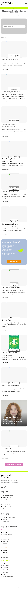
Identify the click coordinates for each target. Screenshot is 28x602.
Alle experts (6, 509)
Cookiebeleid (3, 587)
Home (4, 15)
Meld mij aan (14, 261)
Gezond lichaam (5, 548)
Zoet (4, 574)
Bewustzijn (5, 541)
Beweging (5, 557)
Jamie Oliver (6, 499)
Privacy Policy (18, 587)
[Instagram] (5, 487)
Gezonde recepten (5, 560)
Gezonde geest (4, 529)
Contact (5, 519)
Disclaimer (11, 587)
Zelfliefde (5, 544)
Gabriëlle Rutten (7, 506)
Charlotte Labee (7, 497)
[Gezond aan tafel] (7, 3)
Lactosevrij (5, 572)
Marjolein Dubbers (8, 495)
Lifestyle (5, 532)
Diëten (4, 555)
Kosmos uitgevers (21, 584)
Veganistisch (6, 563)
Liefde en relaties (7, 534)
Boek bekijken (5, 69)
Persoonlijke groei (7, 537)
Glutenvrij (5, 570)
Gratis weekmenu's (8, 576)
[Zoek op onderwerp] (23, 26)
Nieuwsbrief (6, 521)
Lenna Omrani (6, 504)
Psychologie (6, 539)
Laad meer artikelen (14, 464)
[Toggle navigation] (26, 3)
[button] (6, 37)
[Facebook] (2, 487)
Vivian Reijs (6, 502)
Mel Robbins (9, 355)
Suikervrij (5, 567)
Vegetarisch (6, 565)
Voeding (5, 550)
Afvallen (5, 552)
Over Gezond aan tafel (9, 517)
